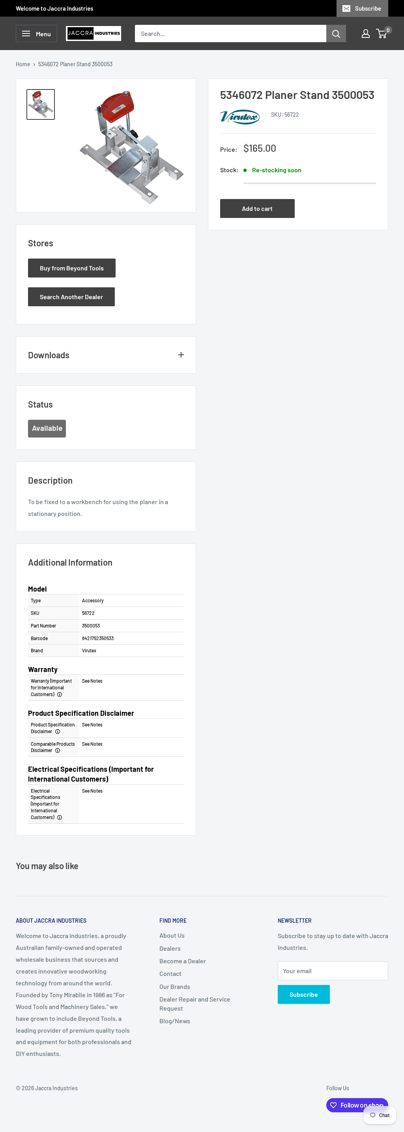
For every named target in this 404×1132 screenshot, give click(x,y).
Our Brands (174, 986)
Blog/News (174, 1020)
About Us (172, 935)
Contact (170, 973)
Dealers (170, 948)
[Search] (336, 33)
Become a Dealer (182, 960)
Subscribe (368, 8)
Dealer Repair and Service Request (194, 1003)
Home (23, 64)
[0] (382, 33)
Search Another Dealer (71, 296)
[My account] (366, 33)
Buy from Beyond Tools (72, 268)
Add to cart (257, 208)
